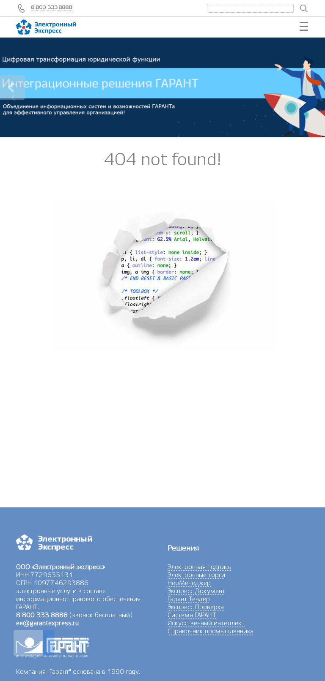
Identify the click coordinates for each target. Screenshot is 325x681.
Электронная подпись (199, 567)
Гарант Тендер (189, 599)
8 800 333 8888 (51, 7)
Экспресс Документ (196, 591)
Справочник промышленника (210, 631)
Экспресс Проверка (196, 607)
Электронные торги (196, 575)
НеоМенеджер (189, 583)
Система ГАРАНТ (192, 615)
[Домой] (54, 27)
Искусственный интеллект (206, 623)
